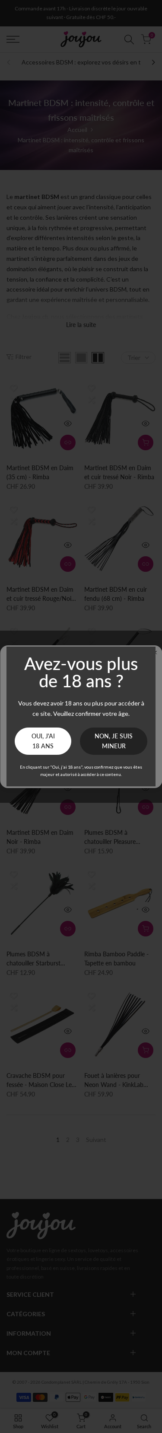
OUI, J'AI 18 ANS (43, 741)
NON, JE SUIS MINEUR (114, 741)
